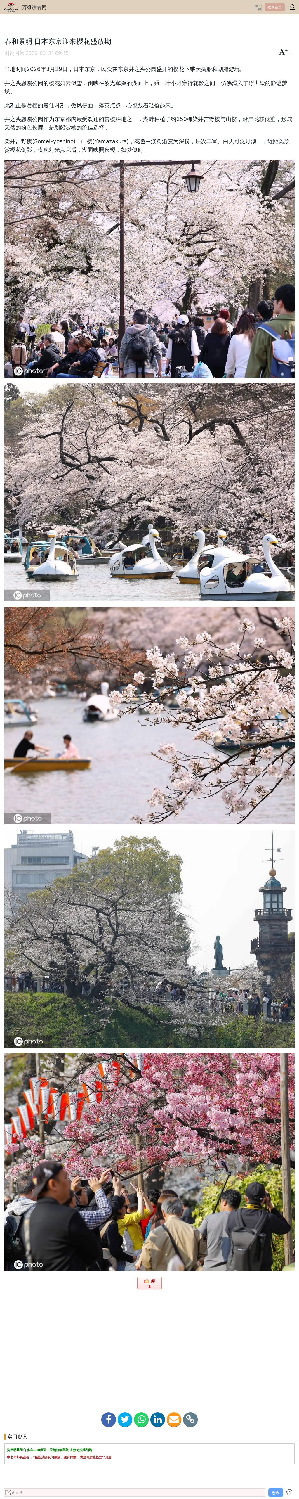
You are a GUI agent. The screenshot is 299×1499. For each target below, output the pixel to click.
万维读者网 (34, 7)
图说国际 (14, 53)
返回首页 (275, 7)
